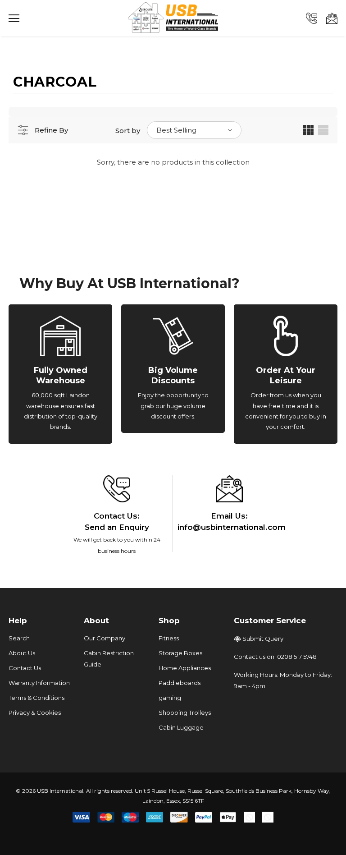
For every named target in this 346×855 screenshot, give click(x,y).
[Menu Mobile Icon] (14, 18)
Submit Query (262, 638)
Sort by (127, 130)
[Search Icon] (40, 18)
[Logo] (173, 17)
